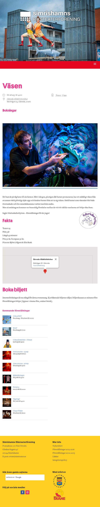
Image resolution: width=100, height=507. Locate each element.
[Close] (56, 259)
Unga (64, 95)
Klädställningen (18, 375)
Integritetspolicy (60, 460)
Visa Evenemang (39, 265)
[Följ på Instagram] (27, 492)
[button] (45, 271)
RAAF (15, 328)
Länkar (55, 457)
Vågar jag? (16, 399)
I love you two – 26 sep (21, 364)
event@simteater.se (17, 457)
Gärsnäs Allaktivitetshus (17, 99)
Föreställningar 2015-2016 (64, 450)
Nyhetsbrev (58, 446)
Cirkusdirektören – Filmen (22, 340)
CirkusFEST (17, 316)
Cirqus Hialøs (18, 411)
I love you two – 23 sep (20, 352)
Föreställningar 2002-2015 (64, 453)
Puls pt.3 (16, 387)
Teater (58, 95)
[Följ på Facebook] (23, 492)
